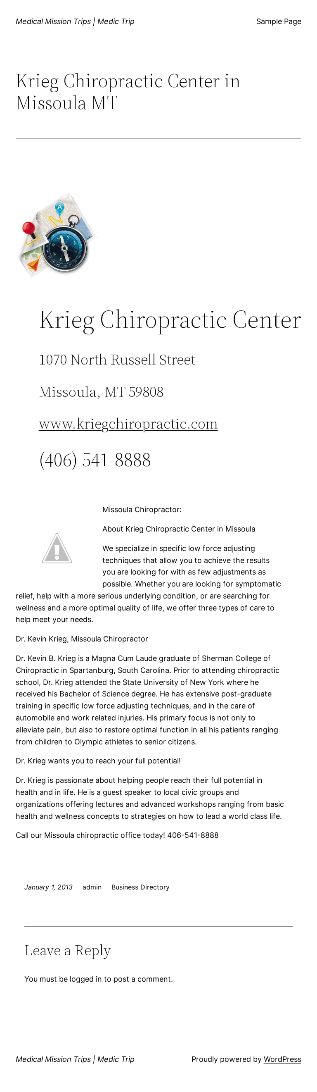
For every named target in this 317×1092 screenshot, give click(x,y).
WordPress (282, 1059)
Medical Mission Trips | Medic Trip (75, 21)
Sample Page (278, 21)
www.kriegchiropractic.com (128, 423)
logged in (86, 979)
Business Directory (140, 887)
